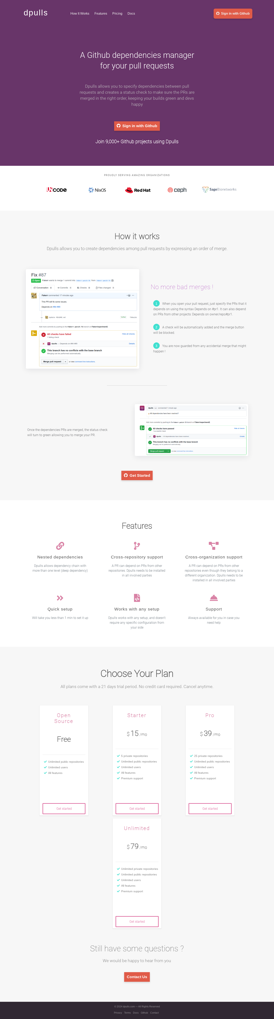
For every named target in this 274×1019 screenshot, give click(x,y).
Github (144, 1012)
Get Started (140, 475)
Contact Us (137, 977)
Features (100, 13)
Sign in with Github (235, 13)
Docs (131, 13)
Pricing (117, 13)
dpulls (36, 12)
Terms (127, 1012)
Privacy (118, 1012)
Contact (154, 1012)
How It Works (79, 13)
